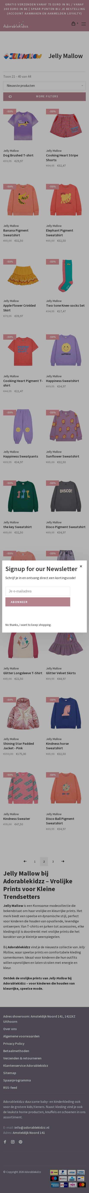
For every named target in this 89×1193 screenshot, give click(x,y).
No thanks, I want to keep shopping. (28, 625)
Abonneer (19, 602)
